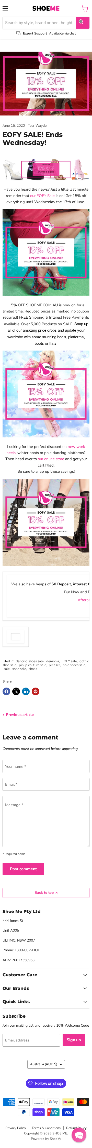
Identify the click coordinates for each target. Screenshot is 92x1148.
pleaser (54, 665)
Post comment (23, 869)
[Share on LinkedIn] (26, 691)
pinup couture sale (32, 665)
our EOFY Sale (42, 195)
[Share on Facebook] (6, 691)
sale (7, 669)
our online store (51, 458)
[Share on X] (16, 691)
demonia (52, 661)
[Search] (82, 23)
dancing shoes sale (30, 661)
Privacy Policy (15, 1128)
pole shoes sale (74, 665)
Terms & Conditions (46, 1128)
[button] (79, 1135)
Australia (43, 1064)
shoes (33, 669)
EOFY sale (69, 661)
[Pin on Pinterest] (35, 691)
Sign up (74, 1040)
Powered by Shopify (46, 1139)
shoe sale (19, 669)
